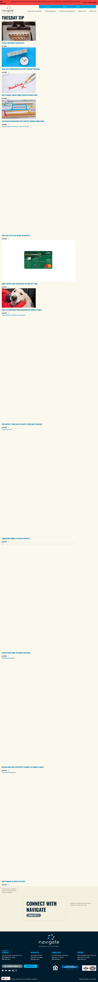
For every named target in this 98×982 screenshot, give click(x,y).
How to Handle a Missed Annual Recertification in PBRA (19, 95)
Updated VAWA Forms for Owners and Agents (16, 653)
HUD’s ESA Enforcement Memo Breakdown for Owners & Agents (22, 310)
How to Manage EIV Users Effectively (13, 881)
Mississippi (35, 952)
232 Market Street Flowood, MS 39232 (37, 956)
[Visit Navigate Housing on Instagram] (16, 970)
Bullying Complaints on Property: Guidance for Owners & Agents (23, 767)
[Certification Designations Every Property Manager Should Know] (19, 118)
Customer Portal (70, 6)
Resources (81, 11)
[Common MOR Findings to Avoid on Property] (49, 429)
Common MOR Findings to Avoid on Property (16, 538)
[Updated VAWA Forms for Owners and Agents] (38, 544)
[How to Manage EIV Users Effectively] (49, 772)
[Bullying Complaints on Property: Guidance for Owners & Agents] (49, 658)
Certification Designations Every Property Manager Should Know (23, 121)
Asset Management (50, 11)
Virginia (80, 952)
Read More (4, 46)
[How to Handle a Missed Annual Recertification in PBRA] (19, 92)
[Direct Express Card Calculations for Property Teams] (38, 281)
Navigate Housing (7, 9)
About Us (91, 11)
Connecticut (56, 952)
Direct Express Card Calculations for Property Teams (19, 284)
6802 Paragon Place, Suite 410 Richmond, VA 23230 (86, 956)
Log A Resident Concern (86, 6)
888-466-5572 (6, 959)
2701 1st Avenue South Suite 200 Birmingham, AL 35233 (12, 956)
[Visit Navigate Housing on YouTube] (9, 970)
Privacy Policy (20, 979)
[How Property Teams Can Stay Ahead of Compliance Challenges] (49, 315)
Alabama (5, 952)
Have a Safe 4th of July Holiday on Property (16, 235)
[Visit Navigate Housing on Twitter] (6, 970)
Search (42, 6)
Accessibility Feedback (31, 979)
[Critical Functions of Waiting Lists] (19, 40)
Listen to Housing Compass (89, 2)
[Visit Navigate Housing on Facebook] (3, 970)
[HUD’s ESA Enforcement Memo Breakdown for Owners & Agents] (19, 307)
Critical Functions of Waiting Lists (13, 43)
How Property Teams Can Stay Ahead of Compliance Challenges (22, 424)
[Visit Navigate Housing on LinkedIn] (13, 970)
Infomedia (93, 979)
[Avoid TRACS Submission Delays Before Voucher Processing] (19, 66)
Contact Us (29, 966)
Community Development (34, 11)
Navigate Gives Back (55, 6)
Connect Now (32, 915)
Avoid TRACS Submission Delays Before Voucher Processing (21, 69)
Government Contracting (66, 11)
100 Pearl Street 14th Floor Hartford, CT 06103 (60, 956)
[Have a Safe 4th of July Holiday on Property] (49, 126)
